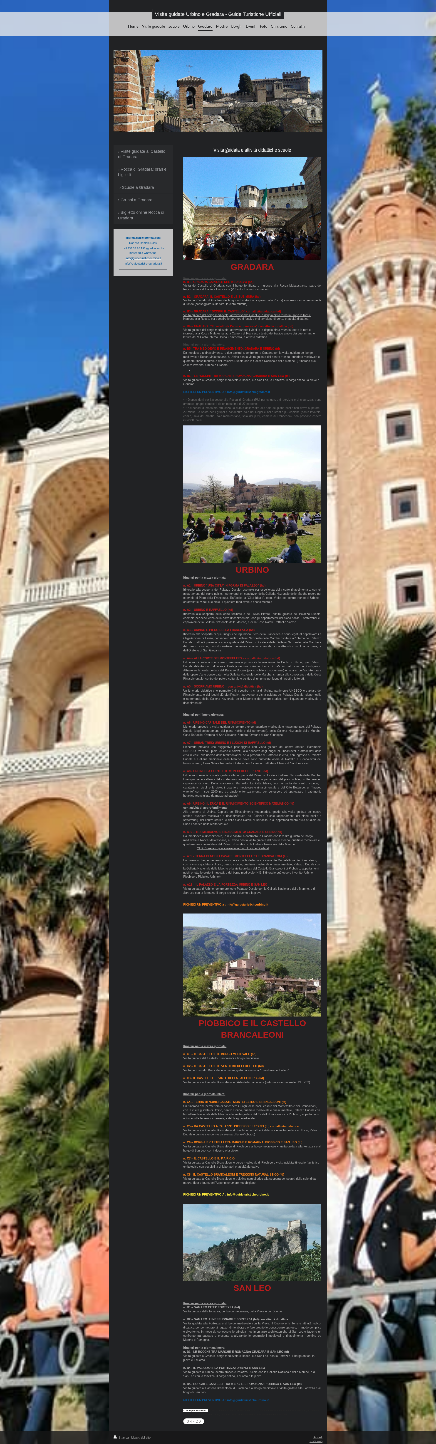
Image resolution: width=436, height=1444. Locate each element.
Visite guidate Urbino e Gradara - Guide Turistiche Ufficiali (218, 14)
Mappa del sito (141, 1437)
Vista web (316, 1441)
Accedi (317, 1437)
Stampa (124, 1437)
